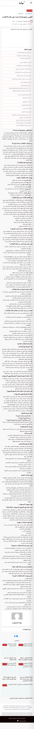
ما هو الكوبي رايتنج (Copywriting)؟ (24, 52)
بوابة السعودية (17, 623)
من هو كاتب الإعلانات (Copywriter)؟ (24, 55)
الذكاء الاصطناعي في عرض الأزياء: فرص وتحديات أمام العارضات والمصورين (26, 679)
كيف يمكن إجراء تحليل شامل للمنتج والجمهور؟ (21, 90)
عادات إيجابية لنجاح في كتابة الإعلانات (23, 75)
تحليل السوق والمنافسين (26, 105)
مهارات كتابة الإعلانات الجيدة (25, 62)
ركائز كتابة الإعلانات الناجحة (25, 82)
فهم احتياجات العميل (27, 108)
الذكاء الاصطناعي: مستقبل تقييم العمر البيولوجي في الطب (25, 658)
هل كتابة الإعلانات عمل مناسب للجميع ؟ (23, 69)
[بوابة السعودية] (18, 2)
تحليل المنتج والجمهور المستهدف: (24, 94)
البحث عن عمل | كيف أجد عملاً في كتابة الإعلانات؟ (21, 79)
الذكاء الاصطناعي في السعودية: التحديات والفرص (21, 698)
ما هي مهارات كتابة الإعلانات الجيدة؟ (23, 125)
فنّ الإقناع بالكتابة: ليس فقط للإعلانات (23, 65)
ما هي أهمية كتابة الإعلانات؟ (25, 58)
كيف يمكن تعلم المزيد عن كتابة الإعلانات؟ (23, 72)
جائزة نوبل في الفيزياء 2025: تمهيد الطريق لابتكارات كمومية (9, 678)
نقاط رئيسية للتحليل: (26, 97)
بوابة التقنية (29, 10)
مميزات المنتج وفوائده (26, 101)
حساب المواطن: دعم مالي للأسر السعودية (10, 658)
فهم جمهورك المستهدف (26, 111)
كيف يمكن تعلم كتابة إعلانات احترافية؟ (23, 120)
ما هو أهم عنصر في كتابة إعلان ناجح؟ (23, 122)
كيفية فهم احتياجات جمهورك (25, 117)
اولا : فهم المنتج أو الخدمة (26, 85)
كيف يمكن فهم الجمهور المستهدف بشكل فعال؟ (21, 114)
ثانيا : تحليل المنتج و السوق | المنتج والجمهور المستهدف (20, 88)
